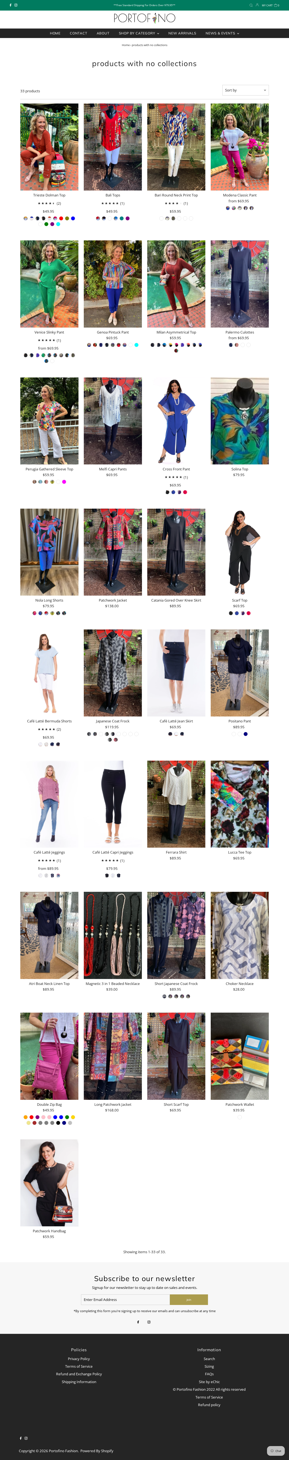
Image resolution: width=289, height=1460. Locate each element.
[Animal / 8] (73, 355)
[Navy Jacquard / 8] (64, 613)
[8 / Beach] (240, 734)
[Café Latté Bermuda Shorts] (49, 673)
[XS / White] (110, 218)
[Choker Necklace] (240, 935)
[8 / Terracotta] (237, 345)
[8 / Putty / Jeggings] (46, 875)
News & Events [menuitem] (221, 33)
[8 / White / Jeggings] (40, 875)
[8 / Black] (107, 345)
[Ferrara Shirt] (176, 804)
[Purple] (37, 1117)
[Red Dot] (116, 740)
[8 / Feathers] (191, 218)
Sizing (209, 1366)
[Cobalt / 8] (31, 218)
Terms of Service (79, 1366)
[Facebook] (10, 5)
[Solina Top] (240, 421)
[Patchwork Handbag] (49, 1183)
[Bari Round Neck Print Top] (176, 147)
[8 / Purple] (182, 345)
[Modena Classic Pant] (240, 147)
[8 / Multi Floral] (34, 482)
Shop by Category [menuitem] (137, 33)
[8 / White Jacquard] (240, 208)
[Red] (31, 1117)
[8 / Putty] (46, 744)
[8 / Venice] (58, 482)
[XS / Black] (104, 218)
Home (126, 45)
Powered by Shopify (96, 1450)
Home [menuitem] (55, 33)
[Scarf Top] (240, 552)
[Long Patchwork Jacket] (113, 1056)
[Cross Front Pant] (176, 421)
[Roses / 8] (49, 355)
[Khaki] (28, 1123)
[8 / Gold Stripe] (234, 734)
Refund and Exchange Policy (79, 1373)
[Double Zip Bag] (49, 1056)
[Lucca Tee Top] (240, 804)
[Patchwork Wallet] (240, 1056)
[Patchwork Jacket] (113, 552)
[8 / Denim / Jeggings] (58, 875)
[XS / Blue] (116, 218)
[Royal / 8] (237, 613)
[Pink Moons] (130, 734)
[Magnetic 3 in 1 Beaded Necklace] (113, 935)
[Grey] (40, 1123)
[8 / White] (130, 345)
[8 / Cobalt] (89, 345)
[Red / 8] (61, 218)
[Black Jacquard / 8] (58, 613)
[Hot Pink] (49, 1117)
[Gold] (73, 1117)
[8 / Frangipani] (40, 482)
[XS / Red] (98, 218)
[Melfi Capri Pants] (113, 421)
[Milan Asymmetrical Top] (176, 284)
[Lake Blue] (61, 1117)
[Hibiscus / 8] (55, 355)
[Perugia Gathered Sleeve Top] (49, 421)
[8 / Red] (119, 345)
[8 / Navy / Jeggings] (52, 875)
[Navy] (64, 1123)
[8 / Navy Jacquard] (246, 208)
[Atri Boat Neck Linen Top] (49, 935)
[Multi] (240, 1117)
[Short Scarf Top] (176, 1056)
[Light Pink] (43, 1117)
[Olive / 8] (67, 218)
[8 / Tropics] (179, 218)
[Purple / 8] (52, 224)
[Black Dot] (110, 740)
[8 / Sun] (170, 345)
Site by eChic (209, 1381)
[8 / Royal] (173, 492)
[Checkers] (164, 996)
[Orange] (25, 1117)
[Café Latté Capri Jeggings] (113, 804)
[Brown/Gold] (119, 734)
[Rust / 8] (49, 218)
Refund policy (209, 1404)
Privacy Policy (79, 1358)
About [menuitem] (103, 33)
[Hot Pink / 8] (55, 218)
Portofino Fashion (63, 1450)
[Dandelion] (89, 734)
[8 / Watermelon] (188, 345)
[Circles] (107, 734)
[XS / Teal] (122, 218)
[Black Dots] (182, 996)
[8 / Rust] (95, 345)
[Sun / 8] (25, 218)
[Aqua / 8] (58, 224)
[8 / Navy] (101, 345)
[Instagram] (15, 5)
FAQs (209, 1373)
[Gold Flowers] (136, 734)
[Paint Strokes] (124, 734)
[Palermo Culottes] (240, 284)
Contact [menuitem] (78, 33)
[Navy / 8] (37, 218)
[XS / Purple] (127, 218)
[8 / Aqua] (136, 345)
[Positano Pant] (240, 673)
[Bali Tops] (113, 147)
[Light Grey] (52, 1123)
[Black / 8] (43, 218)
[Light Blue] (55, 1117)
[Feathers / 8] (52, 361)
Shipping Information (79, 1381)
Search (209, 1358)
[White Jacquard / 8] (46, 613)
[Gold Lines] (95, 734)
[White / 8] (67, 355)
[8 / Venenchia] (248, 345)
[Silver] (70, 1123)
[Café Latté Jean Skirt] (176, 673)
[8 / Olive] (113, 345)
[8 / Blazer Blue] (228, 208)
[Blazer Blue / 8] (40, 613)
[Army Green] (67, 1117)
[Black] (58, 1123)
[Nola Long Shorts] (49, 552)
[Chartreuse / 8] (52, 613)
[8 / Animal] (173, 218)
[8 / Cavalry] (194, 345)
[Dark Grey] (46, 1123)
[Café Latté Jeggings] (49, 804)
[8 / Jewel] (161, 218)
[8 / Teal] (164, 345)
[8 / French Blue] (124, 345)
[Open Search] (251, 5)
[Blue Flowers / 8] (46, 361)
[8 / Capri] (52, 482)
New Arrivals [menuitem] (182, 33)
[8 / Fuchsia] (64, 482)
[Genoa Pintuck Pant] (113, 284)
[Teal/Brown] (101, 734)
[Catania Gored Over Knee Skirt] (176, 552)
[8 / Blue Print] (167, 218)
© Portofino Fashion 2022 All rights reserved (209, 1389)
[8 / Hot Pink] (234, 208)
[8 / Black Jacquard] (251, 208)
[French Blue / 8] (73, 218)
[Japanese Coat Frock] (113, 673)
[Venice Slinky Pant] (49, 284)
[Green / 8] (46, 224)
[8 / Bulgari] (185, 218)
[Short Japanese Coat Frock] (176, 935)
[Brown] (34, 1123)
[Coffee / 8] (40, 224)
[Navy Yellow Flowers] (113, 734)
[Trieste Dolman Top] (49, 147)
